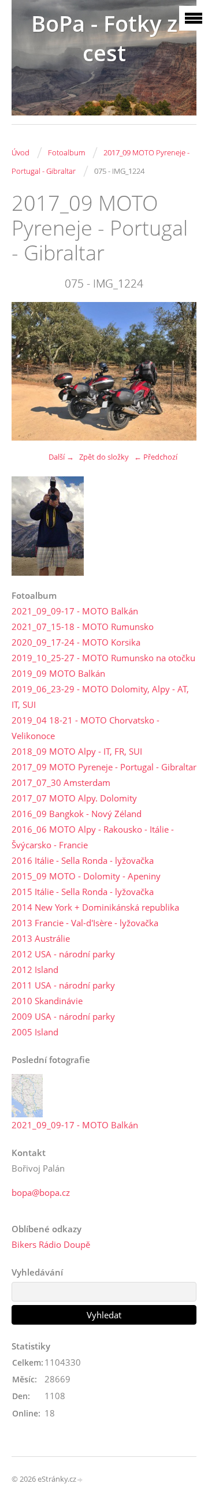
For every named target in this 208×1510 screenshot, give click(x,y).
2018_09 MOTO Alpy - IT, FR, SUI (77, 751)
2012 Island (35, 969)
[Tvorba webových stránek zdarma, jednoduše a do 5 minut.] (80, 1480)
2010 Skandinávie (47, 1000)
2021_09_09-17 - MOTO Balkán (75, 611)
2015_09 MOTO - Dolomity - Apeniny (86, 876)
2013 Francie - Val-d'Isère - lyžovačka (85, 923)
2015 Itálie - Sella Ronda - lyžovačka (83, 891)
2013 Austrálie (41, 938)
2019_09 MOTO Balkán (58, 673)
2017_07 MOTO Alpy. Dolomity (74, 798)
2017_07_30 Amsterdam (61, 782)
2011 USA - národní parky (63, 985)
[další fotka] (178, 371)
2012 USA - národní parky (63, 954)
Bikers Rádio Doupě (51, 1244)
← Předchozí (155, 457)
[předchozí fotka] (30, 371)
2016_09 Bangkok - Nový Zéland (77, 813)
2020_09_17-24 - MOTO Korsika (76, 642)
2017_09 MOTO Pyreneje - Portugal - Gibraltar (104, 767)
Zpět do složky (104, 457)
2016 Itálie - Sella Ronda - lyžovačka (83, 860)
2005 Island (35, 1032)
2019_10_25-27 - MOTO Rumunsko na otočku (103, 657)
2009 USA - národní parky (63, 1016)
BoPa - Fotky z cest (104, 38)
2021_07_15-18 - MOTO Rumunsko (83, 626)
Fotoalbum (66, 152)
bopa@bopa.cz (41, 1192)
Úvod (20, 152)
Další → (61, 457)
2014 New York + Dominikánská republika (95, 907)
